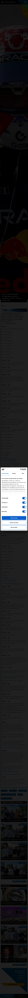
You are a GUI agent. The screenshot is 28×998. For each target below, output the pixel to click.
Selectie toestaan (14, 522)
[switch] (24, 502)
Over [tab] (23, 473)
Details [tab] (14, 473)
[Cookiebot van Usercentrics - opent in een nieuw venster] (20, 469)
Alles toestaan (14, 518)
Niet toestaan (14, 527)
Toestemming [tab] (5, 473)
